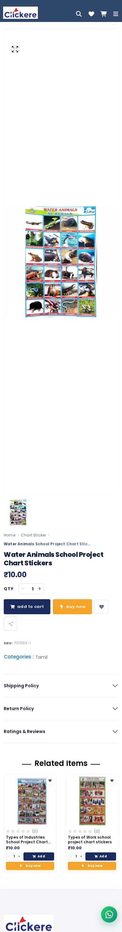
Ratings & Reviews (24, 731)
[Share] (11, 624)
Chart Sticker (33, 535)
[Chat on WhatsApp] (109, 914)
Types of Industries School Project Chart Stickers (27, 842)
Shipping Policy (21, 686)
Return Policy (19, 708)
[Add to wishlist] (101, 607)
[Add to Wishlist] (50, 781)
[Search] (79, 14)
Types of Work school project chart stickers (90, 840)
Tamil (41, 657)
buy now (75, 607)
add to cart (30, 607)
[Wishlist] (91, 14)
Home (9, 535)
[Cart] (104, 14)
